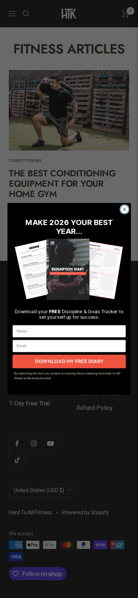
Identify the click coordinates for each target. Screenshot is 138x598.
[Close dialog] (124, 209)
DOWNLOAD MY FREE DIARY (69, 361)
